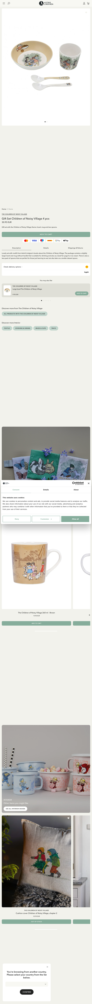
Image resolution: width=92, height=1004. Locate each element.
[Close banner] (88, 483)
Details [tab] (46, 490)
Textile (7, 328)
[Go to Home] (46, 3)
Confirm (27, 992)
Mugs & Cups (41, 328)
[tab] (45, 121)
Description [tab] (16, 248)
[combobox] (26, 984)
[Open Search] (10, 3)
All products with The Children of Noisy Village (24, 314)
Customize (45, 519)
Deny (17, 519)
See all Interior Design (15, 809)
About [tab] (76, 490)
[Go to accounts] (83, 3)
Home (4, 209)
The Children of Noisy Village (14, 214)
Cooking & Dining (22, 328)
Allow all (75, 519)
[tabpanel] (46, 254)
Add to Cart (46, 234)
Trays (53, 328)
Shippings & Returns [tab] (75, 248)
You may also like (46, 280)
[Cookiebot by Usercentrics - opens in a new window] (74, 483)
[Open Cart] (87, 3)
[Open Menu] (4, 3)
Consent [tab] (16, 490)
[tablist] (46, 248)
